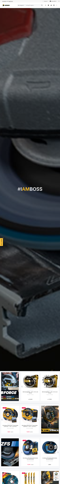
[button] (1, 242)
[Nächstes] (58, 386)
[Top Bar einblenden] (56, 5)
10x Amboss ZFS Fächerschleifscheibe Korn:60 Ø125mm (30, 459)
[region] (40, 386)
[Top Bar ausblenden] (59, 1)
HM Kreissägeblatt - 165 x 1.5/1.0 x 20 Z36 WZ (30, 392)
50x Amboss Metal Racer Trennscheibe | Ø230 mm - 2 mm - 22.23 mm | (30, 426)
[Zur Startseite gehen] (6, 5)
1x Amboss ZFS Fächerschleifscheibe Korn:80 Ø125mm (49, 459)
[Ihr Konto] (51, 5)
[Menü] (45, 5)
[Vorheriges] (22, 386)
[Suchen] (42, 5)
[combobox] (33, 5)
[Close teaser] (3, 238)
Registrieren (10, 1)
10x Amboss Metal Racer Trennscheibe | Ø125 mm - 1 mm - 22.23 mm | (10, 426)
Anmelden (4, 1)
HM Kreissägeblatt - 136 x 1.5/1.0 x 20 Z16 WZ (49, 392)
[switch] (56, 479)
